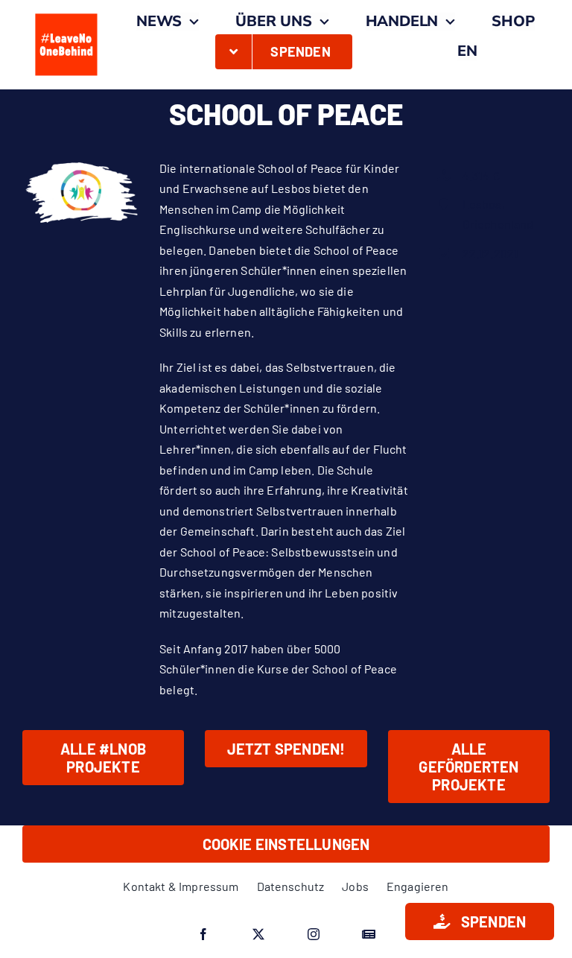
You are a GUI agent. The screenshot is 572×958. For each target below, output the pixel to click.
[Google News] (369, 934)
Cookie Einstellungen (286, 844)
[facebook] (203, 934)
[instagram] (313, 934)
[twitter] (258, 934)
